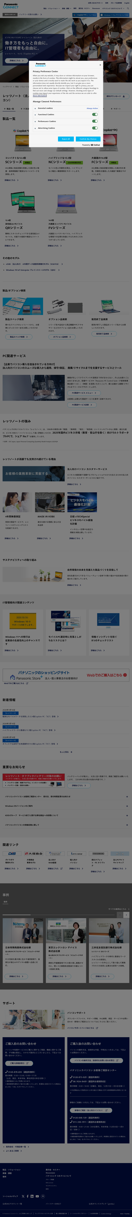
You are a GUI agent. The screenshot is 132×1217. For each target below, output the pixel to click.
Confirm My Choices (88, 139)
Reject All (66, 139)
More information (39, 96)
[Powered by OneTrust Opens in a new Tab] (92, 145)
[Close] (100, 65)
